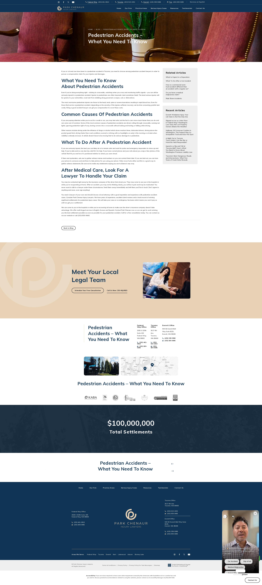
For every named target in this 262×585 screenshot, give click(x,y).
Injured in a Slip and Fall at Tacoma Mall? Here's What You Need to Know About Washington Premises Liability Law (179, 149)
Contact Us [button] (252, 580)
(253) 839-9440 (169, 577)
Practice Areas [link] (141, 8)
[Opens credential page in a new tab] (90, 398)
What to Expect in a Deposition (177, 77)
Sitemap (157, 565)
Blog (98, 29)
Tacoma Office (170, 500)
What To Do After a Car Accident (178, 81)
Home (90, 29)
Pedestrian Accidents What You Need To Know (124, 29)
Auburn (130, 554)
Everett (108, 554)
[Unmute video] (233, 516)
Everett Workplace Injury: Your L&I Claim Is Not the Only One (177, 116)
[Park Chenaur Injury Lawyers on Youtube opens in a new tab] (73, 2)
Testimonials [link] (187, 8)
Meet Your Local (95, 276)
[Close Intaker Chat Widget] (255, 513)
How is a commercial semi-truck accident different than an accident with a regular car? (177, 87)
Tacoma (101, 554)
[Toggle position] (224, 516)
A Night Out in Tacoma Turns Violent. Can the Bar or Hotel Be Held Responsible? (176, 140)
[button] (172, 463)
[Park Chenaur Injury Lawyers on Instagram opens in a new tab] (58, 2)
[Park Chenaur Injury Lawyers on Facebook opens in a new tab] (63, 2)
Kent (114, 554)
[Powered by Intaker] (245, 574)
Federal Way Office (79, 511)
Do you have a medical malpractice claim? (174, 94)
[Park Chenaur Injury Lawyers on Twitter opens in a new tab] (68, 2)
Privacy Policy (122, 565)
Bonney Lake (139, 554)
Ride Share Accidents (174, 98)
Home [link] (119, 8)
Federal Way (91, 554)
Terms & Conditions (109, 565)
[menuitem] (58, 2)
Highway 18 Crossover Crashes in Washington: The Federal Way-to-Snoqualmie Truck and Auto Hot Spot (180, 132)
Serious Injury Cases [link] (159, 8)
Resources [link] (174, 8)
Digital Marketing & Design (181, 565)
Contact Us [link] (200, 8)
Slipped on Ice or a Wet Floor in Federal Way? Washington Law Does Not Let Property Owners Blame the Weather (177, 124)
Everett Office (170, 518)
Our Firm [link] (128, 8)
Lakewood (122, 554)
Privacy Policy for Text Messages (140, 565)
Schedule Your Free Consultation (88, 290)
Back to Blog (68, 228)
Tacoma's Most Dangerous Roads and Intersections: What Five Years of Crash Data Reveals (178, 158)
